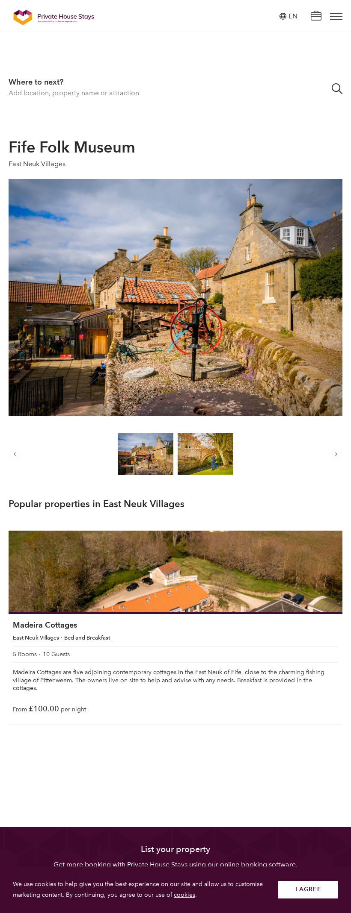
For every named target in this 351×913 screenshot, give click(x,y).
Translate (283, 60)
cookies (184, 894)
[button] (17, 454)
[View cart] (315, 16)
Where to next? (36, 81)
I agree (308, 889)
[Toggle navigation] (336, 16)
